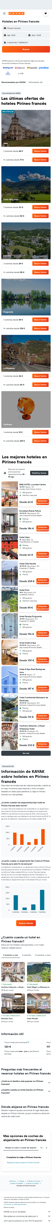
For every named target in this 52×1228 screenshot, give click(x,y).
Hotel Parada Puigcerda (30, 616)
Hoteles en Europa (33, 1181)
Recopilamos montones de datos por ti (21, 1216)
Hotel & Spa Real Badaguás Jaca (32, 670)
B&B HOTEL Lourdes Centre (32, 484)
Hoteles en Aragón (32, 1183)
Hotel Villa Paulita (27, 563)
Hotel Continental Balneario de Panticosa (33, 699)
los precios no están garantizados (15, 1204)
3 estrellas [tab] (26, 955)
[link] (26, 923)
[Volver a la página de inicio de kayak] (16, 13)
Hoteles (21, 1181)
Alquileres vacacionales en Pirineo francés (23, 1162)
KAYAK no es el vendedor (15, 1211)
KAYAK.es (12, 1181)
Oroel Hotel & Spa (27, 643)
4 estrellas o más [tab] (10, 955)
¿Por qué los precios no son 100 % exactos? (23, 1220)
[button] (4, 13)
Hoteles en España (16, 1183)
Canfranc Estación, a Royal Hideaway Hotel (32, 727)
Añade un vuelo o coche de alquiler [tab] (20, 1148)
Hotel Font (24, 590)
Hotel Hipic (24, 537)
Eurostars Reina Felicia (30, 511)
